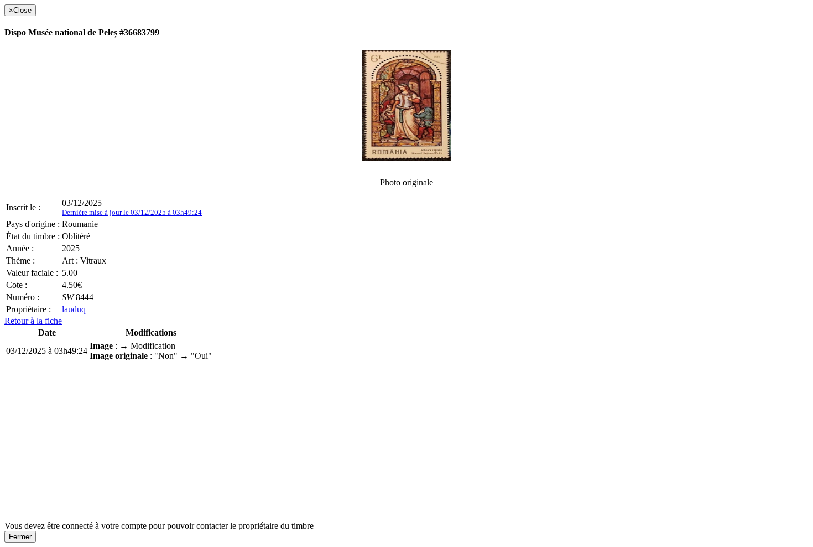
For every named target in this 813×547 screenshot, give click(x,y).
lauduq (74, 309)
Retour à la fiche (33, 321)
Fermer (20, 537)
